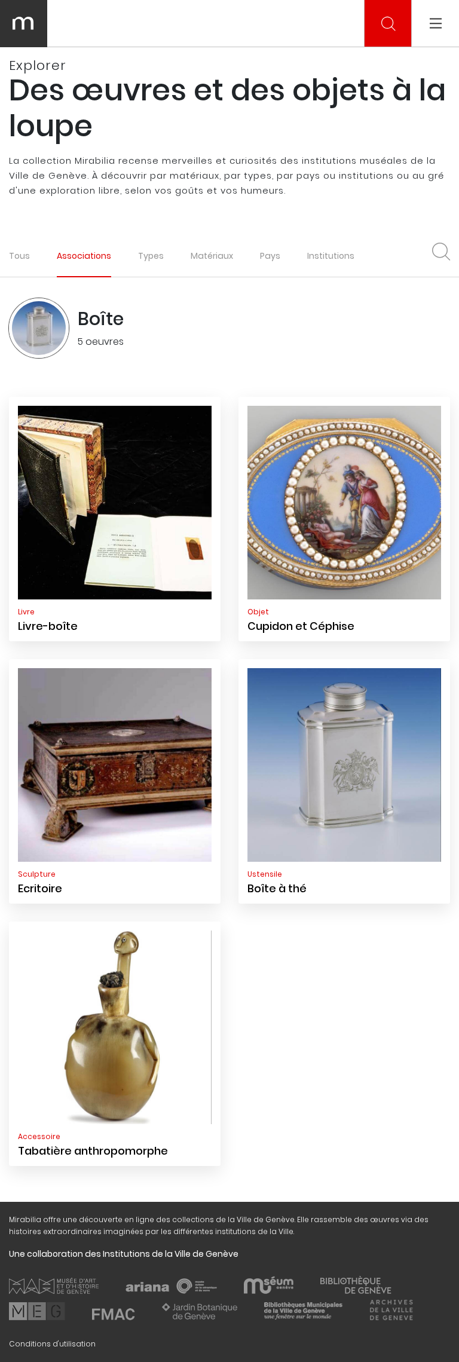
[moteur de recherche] (388, 24)
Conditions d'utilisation (52, 1344)
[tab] (84, 255)
